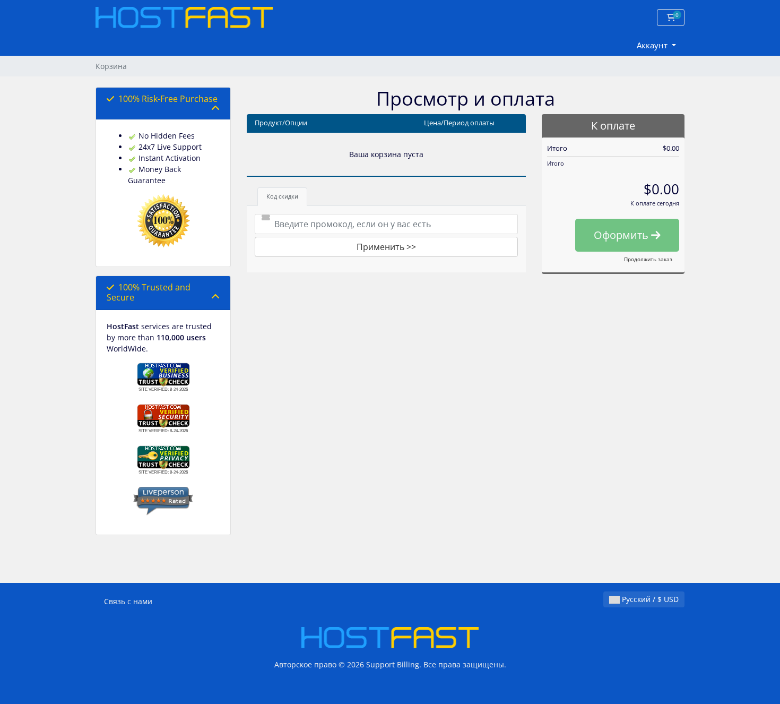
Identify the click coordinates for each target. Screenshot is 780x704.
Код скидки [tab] (282, 196)
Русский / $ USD (649, 599)
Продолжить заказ (648, 259)
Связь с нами (128, 601)
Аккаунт (653, 45)
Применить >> (386, 247)
